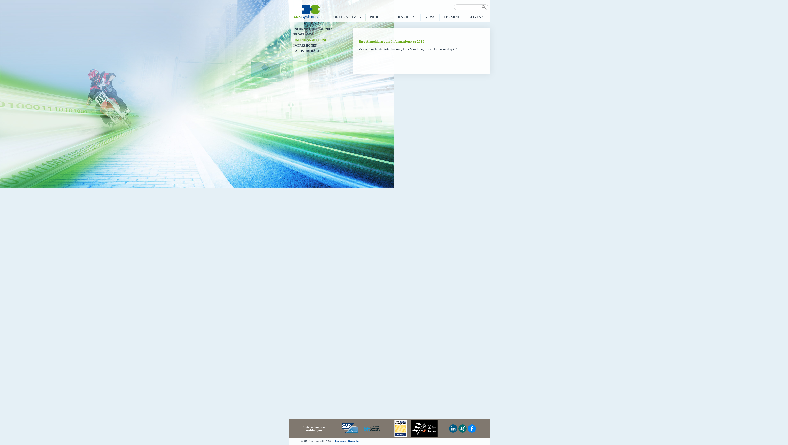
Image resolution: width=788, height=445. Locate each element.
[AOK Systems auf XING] (462, 428)
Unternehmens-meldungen (314, 428)
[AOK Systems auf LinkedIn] (453, 428)
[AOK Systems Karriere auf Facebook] (472, 428)
